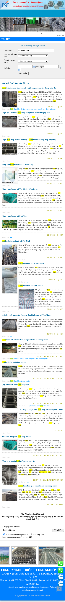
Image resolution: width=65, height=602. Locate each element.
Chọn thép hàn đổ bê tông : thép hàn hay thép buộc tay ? (29, 139)
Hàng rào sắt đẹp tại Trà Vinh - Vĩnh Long (20, 189)
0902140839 (31, 580)
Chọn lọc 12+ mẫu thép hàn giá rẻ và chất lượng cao (26, 112)
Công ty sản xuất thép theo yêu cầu (18, 461)
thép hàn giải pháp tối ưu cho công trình (37, 486)
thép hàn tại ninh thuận (30, 286)
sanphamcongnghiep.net (32, 590)
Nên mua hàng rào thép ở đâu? (17, 436)
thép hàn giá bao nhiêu (14, 362)
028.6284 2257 (33, 584)
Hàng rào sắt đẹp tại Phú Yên (14, 216)
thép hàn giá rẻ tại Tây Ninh (16, 241)
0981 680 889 (16, 580)
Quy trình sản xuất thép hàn (15, 384)
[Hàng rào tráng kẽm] (47, 564)
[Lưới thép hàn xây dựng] (19, 564)
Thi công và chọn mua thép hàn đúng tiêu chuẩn (40, 409)
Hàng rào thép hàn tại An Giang (17, 164)
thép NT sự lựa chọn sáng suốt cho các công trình (25, 340)
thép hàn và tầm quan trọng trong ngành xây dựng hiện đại (29, 88)
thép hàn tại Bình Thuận (31, 263)
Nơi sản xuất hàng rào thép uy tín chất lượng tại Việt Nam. (26, 315)
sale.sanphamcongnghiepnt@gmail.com (32, 587)
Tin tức (6, 39)
